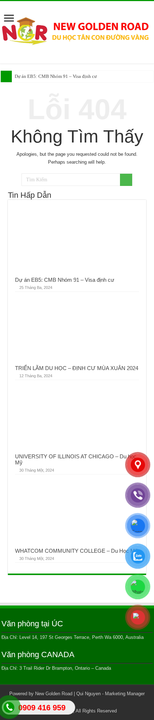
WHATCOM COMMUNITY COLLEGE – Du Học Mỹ (76, 551)
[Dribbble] (77, 702)
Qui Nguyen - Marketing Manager (110, 693)
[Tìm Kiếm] (126, 180)
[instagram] (97, 702)
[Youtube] (90, 702)
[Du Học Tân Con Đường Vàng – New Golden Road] (77, 30)
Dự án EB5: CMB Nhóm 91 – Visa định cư (56, 76)
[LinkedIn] (83, 702)
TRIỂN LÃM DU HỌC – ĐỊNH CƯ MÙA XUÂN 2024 (76, 368)
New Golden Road (53, 693)
